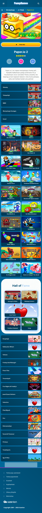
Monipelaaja (10, 10)
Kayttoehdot (10, 484)
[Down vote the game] (21, 61)
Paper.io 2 (30, 10)
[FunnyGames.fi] (2, 10)
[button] (38, 3)
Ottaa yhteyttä (11, 492)
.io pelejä (21, 10)
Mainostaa (9, 496)
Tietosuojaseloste (12, 477)
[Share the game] (9, 61)
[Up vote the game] (32, 61)
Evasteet (9, 481)
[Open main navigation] (3, 3)
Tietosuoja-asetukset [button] (13, 473)
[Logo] (21, 3)
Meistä (8, 488)
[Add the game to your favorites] (37, 16)
